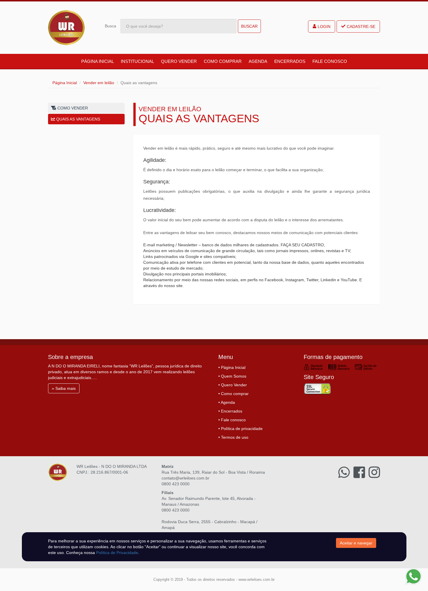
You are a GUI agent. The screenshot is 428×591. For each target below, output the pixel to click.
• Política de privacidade (240, 428)
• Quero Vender (232, 385)
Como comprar (223, 61)
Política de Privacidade (117, 552)
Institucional (137, 61)
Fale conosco (329, 61)
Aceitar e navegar (356, 543)
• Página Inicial (231, 367)
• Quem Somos (232, 376)
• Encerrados (230, 411)
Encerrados (289, 61)
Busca (110, 26)
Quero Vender (179, 61)
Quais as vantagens (77, 119)
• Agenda (226, 402)
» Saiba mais (64, 388)
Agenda (258, 61)
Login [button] (324, 26)
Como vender (72, 108)
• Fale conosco (232, 419)
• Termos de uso (233, 437)
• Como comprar (233, 393)
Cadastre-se (361, 26)
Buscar (249, 26)
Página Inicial (97, 61)
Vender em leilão (98, 82)
